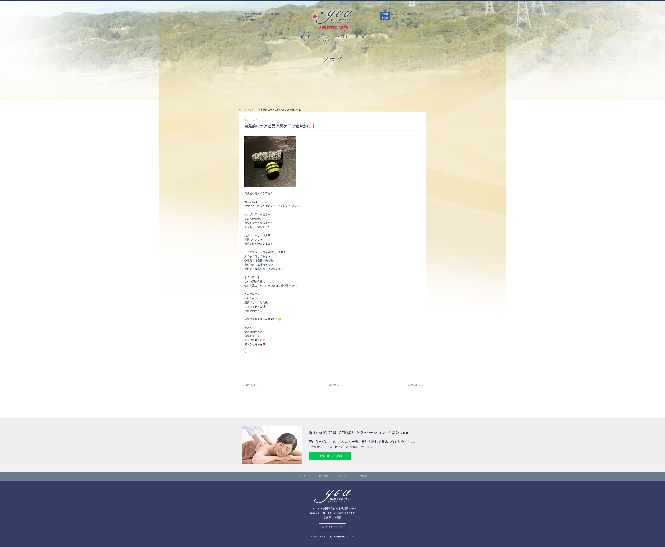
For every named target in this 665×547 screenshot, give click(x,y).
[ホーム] (332, 16)
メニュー (344, 476)
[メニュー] (343, 38)
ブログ (363, 476)
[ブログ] (359, 38)
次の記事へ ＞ (415, 385)
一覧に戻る (332, 385)
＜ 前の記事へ (250, 385)
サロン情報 (322, 476)
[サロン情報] (324, 38)
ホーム (302, 476)
